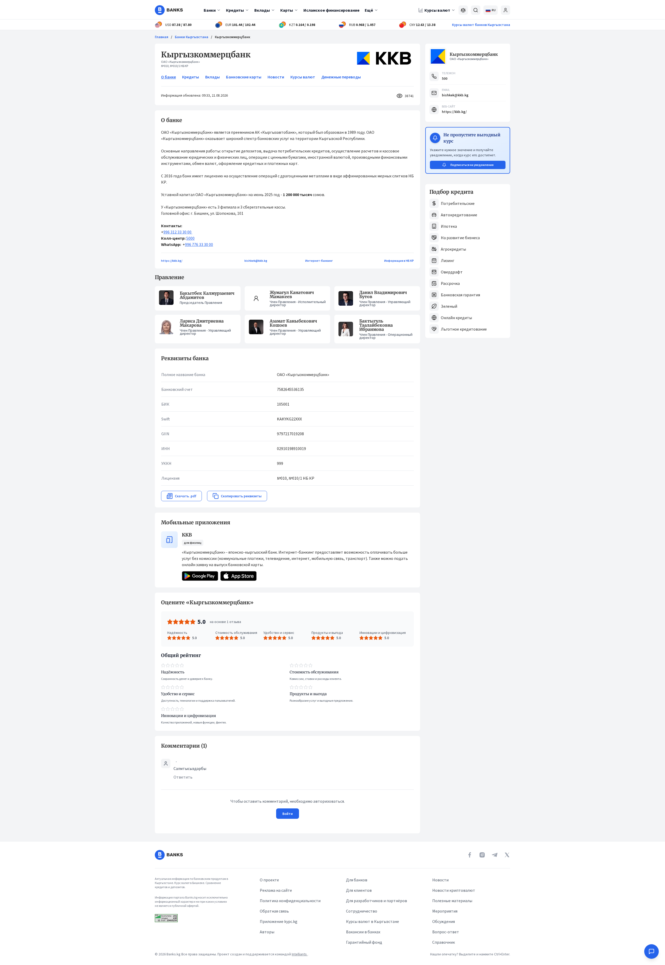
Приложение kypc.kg (278, 921)
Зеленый (449, 306)
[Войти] (505, 10)
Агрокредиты (453, 249)
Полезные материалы (452, 900)
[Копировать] (158, 602)
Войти (287, 813)
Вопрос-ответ (445, 931)
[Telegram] (494, 855)
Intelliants (300, 954)
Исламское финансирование (331, 10)
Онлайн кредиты (456, 317)
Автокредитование (459, 214)
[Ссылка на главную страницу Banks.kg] (169, 10)
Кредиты (235, 10)
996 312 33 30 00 (177, 231)
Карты (286, 10)
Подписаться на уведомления (472, 165)
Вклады (262, 10)
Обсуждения (443, 921)
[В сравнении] (463, 10)
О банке (168, 76)
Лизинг (447, 260)
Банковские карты (243, 76)
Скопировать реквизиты (241, 496)
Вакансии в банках (363, 931)
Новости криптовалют (453, 890)
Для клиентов (359, 890)
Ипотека (449, 226)
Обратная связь (274, 911)
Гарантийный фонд (364, 942)
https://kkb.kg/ (171, 261)
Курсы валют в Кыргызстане (372, 921)
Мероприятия (444, 911)
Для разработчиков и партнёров (376, 900)
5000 (190, 238)
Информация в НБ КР (399, 261)
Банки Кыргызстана (191, 37)
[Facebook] (470, 855)
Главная (161, 37)
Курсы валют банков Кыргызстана (481, 24)
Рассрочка (450, 283)
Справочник (443, 942)
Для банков (356, 879)
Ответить (183, 777)
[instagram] (482, 855)
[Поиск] (475, 10)
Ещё (369, 10)
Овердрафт (452, 271)
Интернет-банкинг (319, 261)
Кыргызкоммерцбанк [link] (232, 37)
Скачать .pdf (185, 496)
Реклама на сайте (276, 890)
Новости (276, 76)
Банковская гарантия (460, 294)
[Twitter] (507, 855)
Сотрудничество (361, 911)
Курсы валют (437, 10)
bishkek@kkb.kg (255, 261)
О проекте (269, 879)
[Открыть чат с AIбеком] (651, 951)
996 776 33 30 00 (199, 244)
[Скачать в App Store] (238, 576)
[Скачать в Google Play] (200, 576)
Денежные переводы (341, 76)
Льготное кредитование (464, 329)
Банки (210, 10)
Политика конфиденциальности (290, 900)
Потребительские (458, 203)
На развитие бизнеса (460, 237)
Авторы (267, 931)
